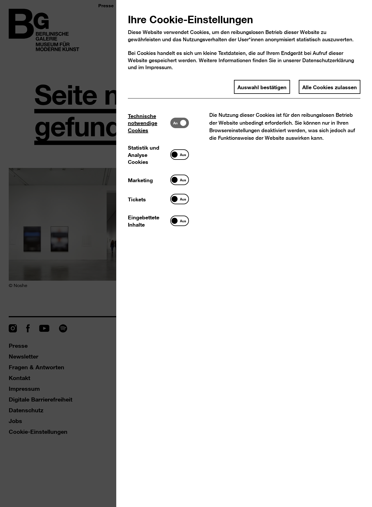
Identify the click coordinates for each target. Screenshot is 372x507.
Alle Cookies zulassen (329, 87)
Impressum (158, 67)
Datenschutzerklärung (328, 60)
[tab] (149, 122)
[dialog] (186, 253)
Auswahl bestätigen (262, 87)
